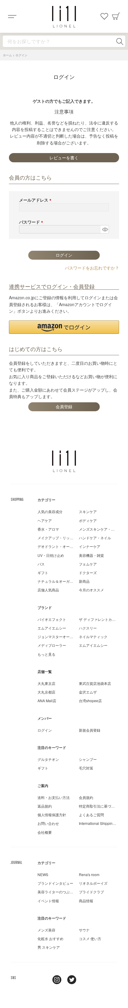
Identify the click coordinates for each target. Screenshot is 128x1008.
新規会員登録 (89, 730)
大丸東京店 (46, 683)
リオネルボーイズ (93, 883)
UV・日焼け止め (51, 555)
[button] (64, 327)
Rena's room (89, 874)
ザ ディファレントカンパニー (102, 619)
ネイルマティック (93, 636)
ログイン (45, 730)
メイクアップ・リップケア (59, 537)
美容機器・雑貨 (91, 555)
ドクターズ (88, 572)
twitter (71, 979)
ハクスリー (88, 627)
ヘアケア (45, 520)
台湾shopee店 (90, 700)
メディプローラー (52, 645)
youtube (86, 979)
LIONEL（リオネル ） (64, 461)
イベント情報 (48, 900)
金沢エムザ (88, 691)
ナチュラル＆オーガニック (59, 581)
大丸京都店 (46, 691)
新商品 (84, 581)
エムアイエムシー (52, 627)
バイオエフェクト (52, 619)
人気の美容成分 (50, 511)
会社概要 (45, 832)
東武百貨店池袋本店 (95, 683)
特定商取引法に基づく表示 (100, 805)
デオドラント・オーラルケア (61, 546)
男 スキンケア (49, 947)
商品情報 (86, 900)
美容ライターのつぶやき (57, 891)
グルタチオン (48, 759)
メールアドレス (36, 200)
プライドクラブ (91, 891)
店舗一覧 (45, 671)
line (42, 979)
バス (41, 563)
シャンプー (88, 759)
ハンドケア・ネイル (95, 537)
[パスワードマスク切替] (105, 229)
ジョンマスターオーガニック (61, 636)
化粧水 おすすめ (50, 938)
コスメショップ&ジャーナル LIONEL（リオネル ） (64, 16)
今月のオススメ (91, 589)
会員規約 (86, 797)
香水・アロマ (48, 529)
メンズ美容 (46, 929)
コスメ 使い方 (90, 938)
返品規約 (45, 805)
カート (116, 16)
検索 (120, 41)
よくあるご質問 (91, 814)
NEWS (43, 874)
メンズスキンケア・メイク (100, 529)
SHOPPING (17, 499)
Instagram (56, 979)
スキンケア (88, 511)
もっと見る (46, 654)
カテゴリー (46, 499)
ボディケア (88, 520)
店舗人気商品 (48, 589)
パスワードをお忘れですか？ (92, 268)
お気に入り (104, 16)
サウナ (84, 929)
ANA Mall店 (47, 700)
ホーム (7, 55)
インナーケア (89, 546)
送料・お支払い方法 (54, 797)
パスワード (32, 222)
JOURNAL (16, 862)
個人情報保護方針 (52, 814)
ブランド (45, 607)
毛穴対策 (86, 767)
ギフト (43, 572)
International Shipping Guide (102, 823)
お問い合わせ (48, 823)
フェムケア (88, 563)
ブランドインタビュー (55, 883)
